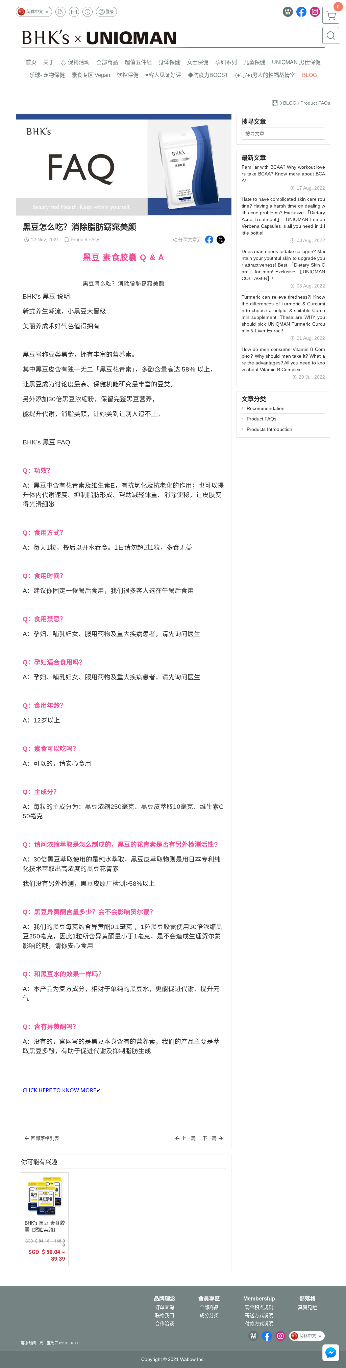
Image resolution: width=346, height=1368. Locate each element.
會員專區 (209, 1299)
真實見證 (307, 1307)
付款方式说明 (259, 1323)
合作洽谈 (164, 1323)
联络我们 (164, 1315)
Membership (259, 1299)
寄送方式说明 (259, 1315)
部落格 (307, 1299)
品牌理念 (164, 1299)
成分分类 (209, 1315)
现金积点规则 (259, 1307)
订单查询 (164, 1307)
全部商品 (209, 1307)
